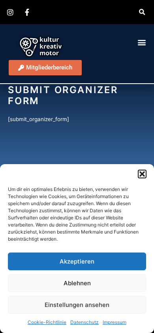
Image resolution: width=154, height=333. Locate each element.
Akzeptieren (77, 261)
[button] (142, 174)
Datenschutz (84, 322)
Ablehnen (77, 283)
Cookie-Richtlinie (47, 322)
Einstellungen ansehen (77, 305)
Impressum (114, 322)
